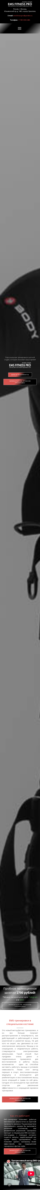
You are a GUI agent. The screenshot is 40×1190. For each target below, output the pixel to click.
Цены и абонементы (20, 375)
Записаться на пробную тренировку (20, 382)
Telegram (33, 997)
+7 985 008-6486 (24, 20)
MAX (22, 999)
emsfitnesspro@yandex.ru (22, 16)
